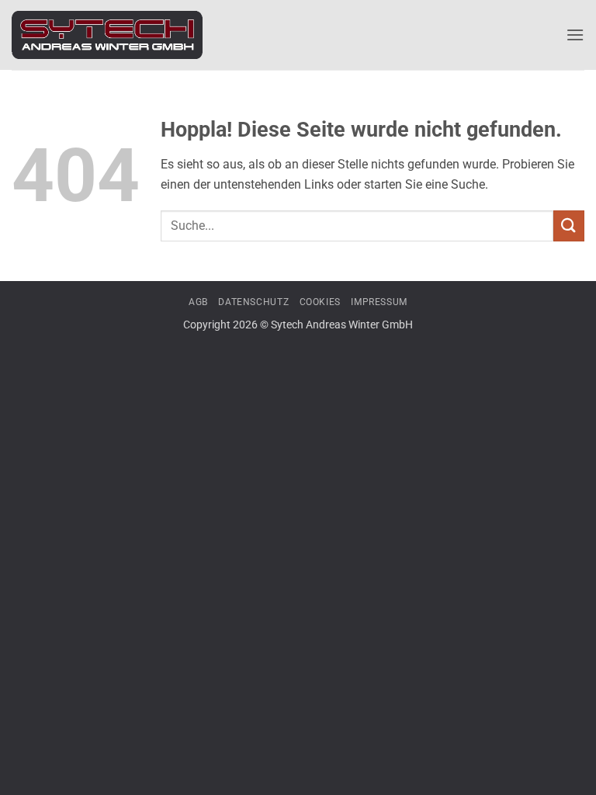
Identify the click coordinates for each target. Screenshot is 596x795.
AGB (198, 302)
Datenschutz (253, 302)
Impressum (379, 302)
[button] (575, 35)
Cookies (320, 302)
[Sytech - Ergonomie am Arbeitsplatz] (107, 35)
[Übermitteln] (568, 225)
